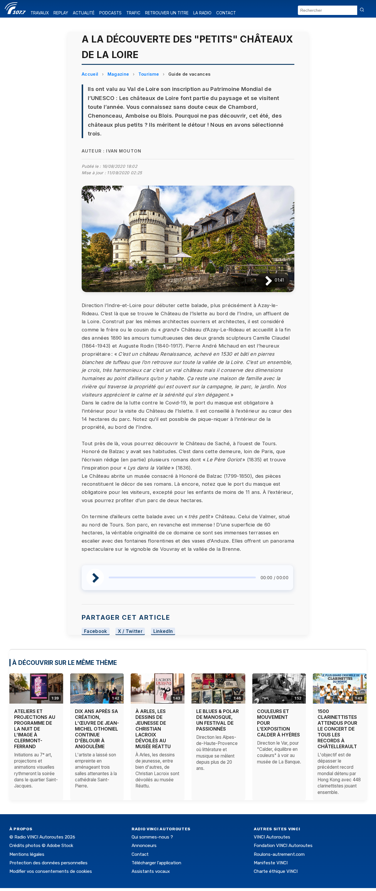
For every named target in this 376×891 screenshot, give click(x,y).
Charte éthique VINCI (276, 871)
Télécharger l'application (156, 862)
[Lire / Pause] (264, 280)
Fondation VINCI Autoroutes (283, 845)
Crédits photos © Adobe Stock (41, 845)
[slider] (182, 577)
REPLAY (60, 13)
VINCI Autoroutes (272, 837)
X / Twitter (130, 631)
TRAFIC (133, 13)
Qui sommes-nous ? (152, 837)
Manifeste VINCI (271, 862)
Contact (140, 854)
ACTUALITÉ (84, 13)
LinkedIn (163, 631)
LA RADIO (202, 13)
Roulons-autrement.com (279, 854)
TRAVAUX (40, 13)
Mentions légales (26, 854)
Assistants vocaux (151, 871)
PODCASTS (110, 13)
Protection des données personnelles (48, 862)
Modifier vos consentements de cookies (50, 871)
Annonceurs (144, 845)
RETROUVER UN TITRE (167, 13)
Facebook (95, 631)
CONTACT (226, 13)
